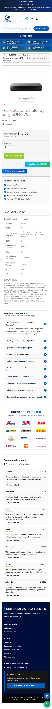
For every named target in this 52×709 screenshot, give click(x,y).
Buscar (43, 28)
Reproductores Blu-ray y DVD (13, 58)
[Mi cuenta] (32, 18)
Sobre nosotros (10, 628)
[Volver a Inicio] (4, 55)
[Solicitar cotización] (47, 696)
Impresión (9, 124)
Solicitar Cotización (11, 650)
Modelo (4, 120)
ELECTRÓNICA (14, 55)
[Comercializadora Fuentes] (13, 18)
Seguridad (8, 642)
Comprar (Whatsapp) (38, 164)
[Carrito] (37, 18)
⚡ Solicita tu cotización (14, 171)
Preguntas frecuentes (12, 646)
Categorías (26, 36)
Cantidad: (7, 143)
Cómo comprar (10, 632)
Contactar (8, 653)
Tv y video (26, 55)
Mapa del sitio (9, 657)
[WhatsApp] (27, 18)
